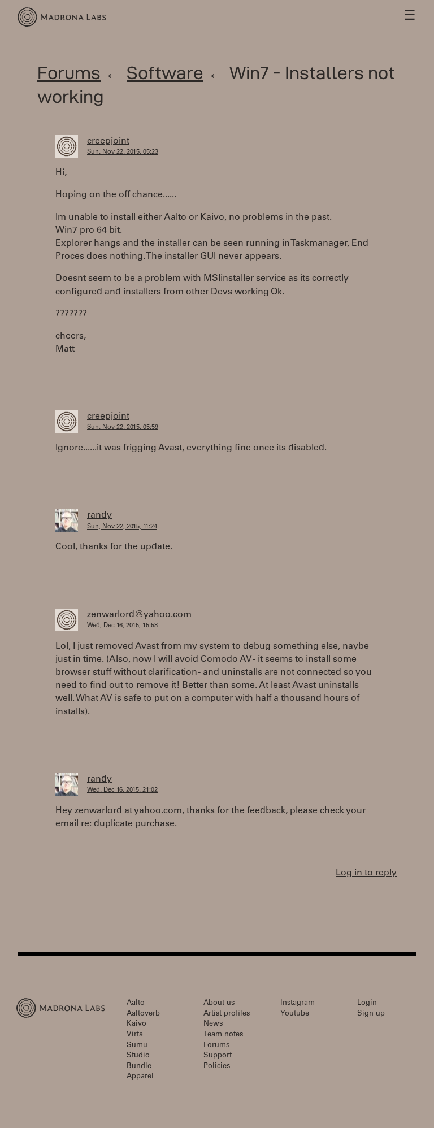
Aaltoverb (143, 1014)
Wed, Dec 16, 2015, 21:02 (122, 790)
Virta (135, 1035)
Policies (216, 1066)
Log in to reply (366, 873)
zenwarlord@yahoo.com (139, 614)
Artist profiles (226, 1014)
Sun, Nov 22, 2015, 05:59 (122, 427)
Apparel (140, 1077)
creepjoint (108, 141)
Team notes (223, 1035)
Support (217, 1056)
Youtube (294, 1014)
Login (367, 1003)
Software (165, 73)
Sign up (371, 1014)
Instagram (297, 1003)
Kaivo (136, 1024)
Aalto (136, 1003)
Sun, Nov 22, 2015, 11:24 (122, 527)
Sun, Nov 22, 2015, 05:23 (122, 152)
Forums (69, 73)
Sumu (137, 1045)
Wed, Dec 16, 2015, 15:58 (122, 626)
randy (99, 515)
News (213, 1024)
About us (219, 1003)
